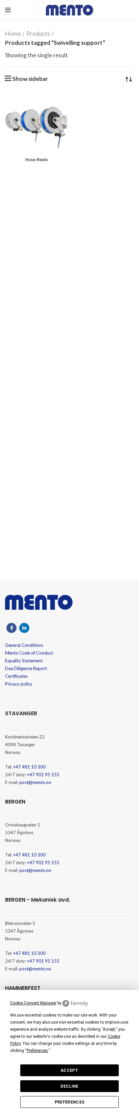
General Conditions (24, 645)
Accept (69, 1070)
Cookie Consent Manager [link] (33, 1003)
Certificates (16, 676)
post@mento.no (35, 782)
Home (13, 33)
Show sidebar (30, 79)
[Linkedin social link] (24, 628)
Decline (69, 1086)
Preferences (69, 1102)
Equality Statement (24, 660)
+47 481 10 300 (29, 766)
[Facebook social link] (11, 628)
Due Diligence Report (26, 668)
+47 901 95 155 (43, 774)
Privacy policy (18, 684)
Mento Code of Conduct (29, 653)
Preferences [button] (37, 1050)
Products (38, 33)
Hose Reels (36, 159)
